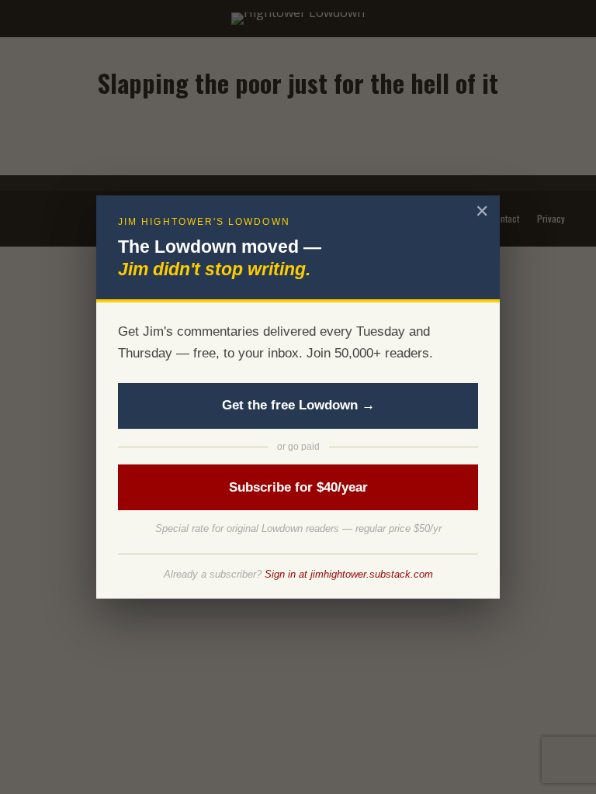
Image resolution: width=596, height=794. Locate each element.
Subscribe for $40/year (298, 487)
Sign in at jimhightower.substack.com (349, 574)
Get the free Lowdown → (298, 405)
